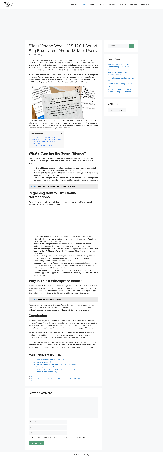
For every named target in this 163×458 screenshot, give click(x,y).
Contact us (122, 5)
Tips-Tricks (75, 5)
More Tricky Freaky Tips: (43, 146)
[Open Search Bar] (156, 5)
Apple (84, 5)
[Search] (131, 46)
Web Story (133, 5)
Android (92, 5)
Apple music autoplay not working (41, 381)
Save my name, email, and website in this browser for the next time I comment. (61, 437)
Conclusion (36, 143)
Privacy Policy (145, 5)
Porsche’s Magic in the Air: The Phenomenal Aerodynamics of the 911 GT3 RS (55, 379)
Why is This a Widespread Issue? (43, 141)
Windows (102, 5)
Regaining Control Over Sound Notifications (47, 139)
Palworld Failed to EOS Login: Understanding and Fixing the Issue (119, 66)
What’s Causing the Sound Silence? (44, 137)
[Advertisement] (81, 23)
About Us (112, 5)
